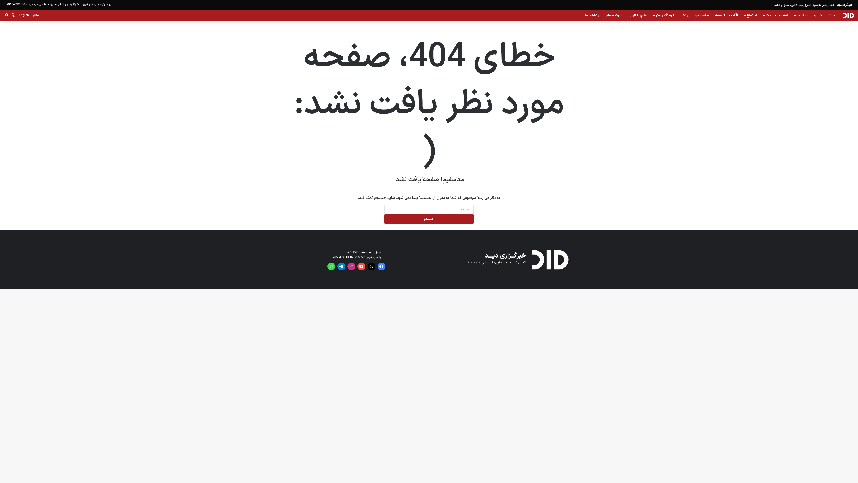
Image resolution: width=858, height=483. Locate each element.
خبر (819, 15)
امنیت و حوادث (777, 15)
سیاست (802, 15)
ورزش (685, 15)
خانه (832, 15)
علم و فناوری (638, 15)
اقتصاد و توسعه (726, 15)
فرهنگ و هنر (665, 15)
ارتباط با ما (592, 15)
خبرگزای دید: (844, 5)
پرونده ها (615, 15)
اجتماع (752, 15)
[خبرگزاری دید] (848, 15)
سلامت (703, 15)
